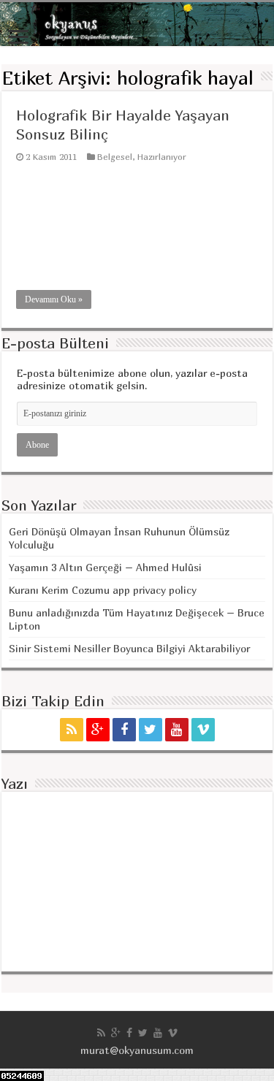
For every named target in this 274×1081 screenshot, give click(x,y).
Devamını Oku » (54, 299)
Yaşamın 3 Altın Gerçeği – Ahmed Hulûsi (105, 567)
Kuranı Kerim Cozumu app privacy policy (103, 590)
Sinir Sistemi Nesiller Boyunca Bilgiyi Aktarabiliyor (129, 648)
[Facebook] (124, 729)
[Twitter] (150, 729)
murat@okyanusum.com (137, 1050)
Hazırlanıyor (161, 156)
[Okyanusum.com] (137, 24)
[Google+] (98, 729)
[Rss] (71, 729)
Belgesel (114, 156)
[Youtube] (177, 729)
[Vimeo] (203, 729)
